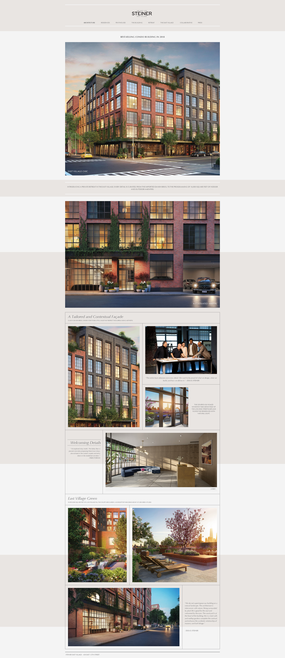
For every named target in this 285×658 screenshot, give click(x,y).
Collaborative (186, 23)
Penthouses (121, 23)
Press (200, 23)
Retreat (151, 23)
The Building (137, 23)
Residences (105, 23)
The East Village (166, 23)
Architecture (89, 23)
